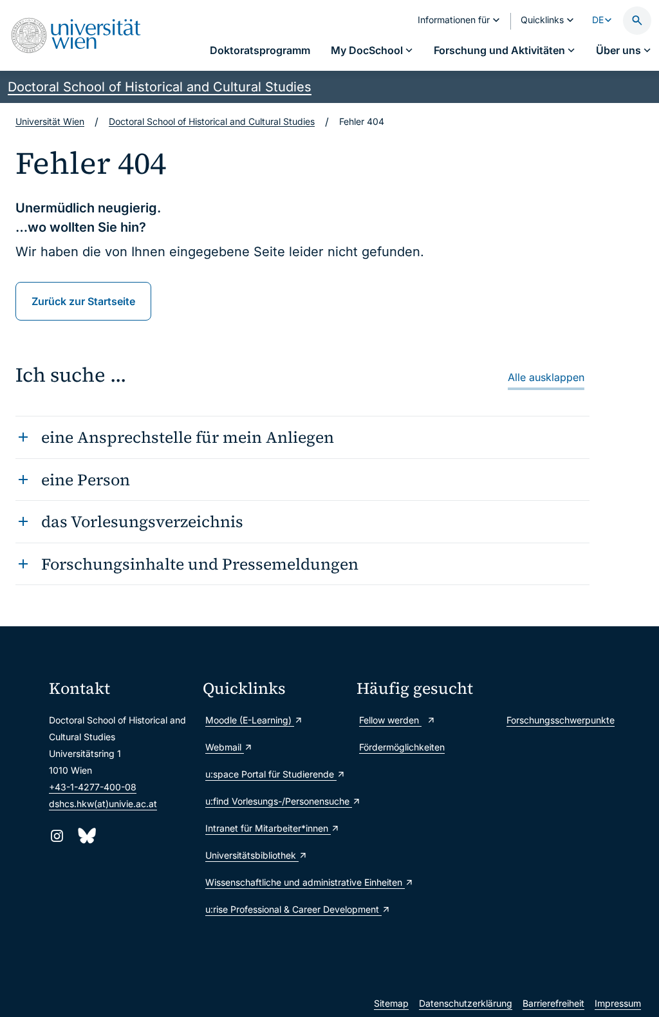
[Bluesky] (86, 836)
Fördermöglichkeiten (402, 747)
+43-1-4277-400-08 (92, 786)
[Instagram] (57, 836)
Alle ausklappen (546, 377)
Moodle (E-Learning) (249, 719)
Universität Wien (49, 121)
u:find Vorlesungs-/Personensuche (274, 801)
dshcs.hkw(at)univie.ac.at (103, 803)
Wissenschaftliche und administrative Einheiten (274, 882)
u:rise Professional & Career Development (274, 909)
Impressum (618, 1003)
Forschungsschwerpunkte (560, 719)
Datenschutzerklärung (465, 1003)
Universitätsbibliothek (252, 855)
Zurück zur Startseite (83, 301)
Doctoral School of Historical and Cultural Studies (159, 87)
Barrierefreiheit (553, 1003)
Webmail (224, 747)
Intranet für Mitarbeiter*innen (268, 828)
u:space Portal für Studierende (271, 774)
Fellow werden (390, 719)
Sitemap (391, 1003)
